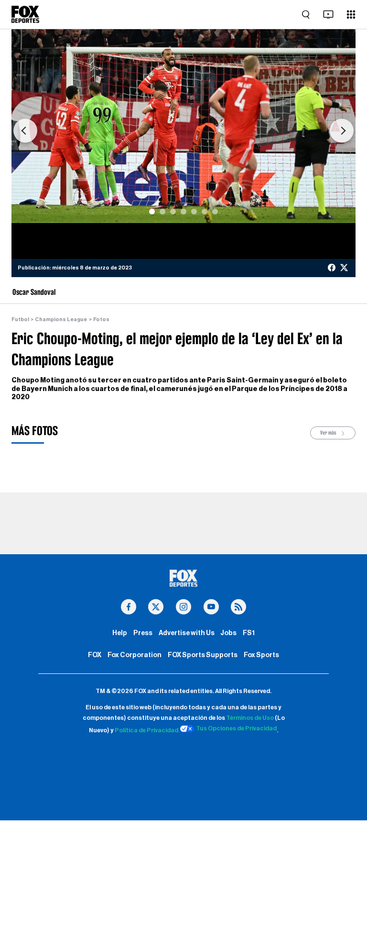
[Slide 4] (183, 211)
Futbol (20, 319)
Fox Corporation (135, 655)
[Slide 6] (204, 211)
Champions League (61, 319)
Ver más (328, 433)
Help (119, 633)
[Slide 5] (194, 211)
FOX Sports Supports (202, 655)
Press (142, 633)
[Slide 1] (152, 211)
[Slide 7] (215, 211)
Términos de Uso (250, 718)
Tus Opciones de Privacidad (236, 728)
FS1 (249, 633)
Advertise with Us (187, 633)
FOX (94, 655)
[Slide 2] (162, 211)
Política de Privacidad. (147, 730)
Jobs (228, 633)
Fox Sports (261, 655)
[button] (25, 131)
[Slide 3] (173, 211)
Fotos (101, 319)
